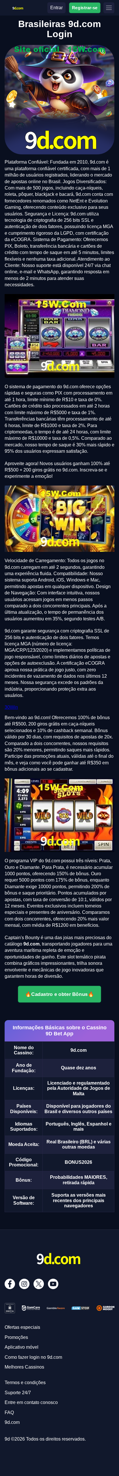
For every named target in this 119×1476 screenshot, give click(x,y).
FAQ (9, 1412)
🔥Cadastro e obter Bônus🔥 (59, 994)
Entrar (56, 7)
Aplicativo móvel (21, 1347)
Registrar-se (84, 7)
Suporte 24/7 (18, 1392)
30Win (11, 707)
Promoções (16, 1337)
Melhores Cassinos (24, 1367)
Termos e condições (25, 1382)
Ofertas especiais (22, 1327)
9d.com (12, 1422)
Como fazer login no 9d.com (33, 1357)
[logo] (18, 7)
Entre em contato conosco (31, 1402)
